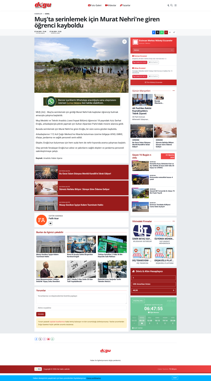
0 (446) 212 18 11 (140, 76)
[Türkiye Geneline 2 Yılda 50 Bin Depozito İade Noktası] (112, 244)
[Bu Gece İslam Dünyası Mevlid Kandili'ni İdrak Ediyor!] (141, 131)
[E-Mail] (50, 223)
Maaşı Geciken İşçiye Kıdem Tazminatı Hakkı (47, 255)
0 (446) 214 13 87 (140, 62)
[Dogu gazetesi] (43, 5)
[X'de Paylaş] (157, 32)
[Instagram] (44, 339)
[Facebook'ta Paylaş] (153, 32)
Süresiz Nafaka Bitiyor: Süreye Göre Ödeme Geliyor (165, 144)
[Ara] (171, 5)
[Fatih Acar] (41, 220)
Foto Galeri (95, 5)
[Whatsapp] (52, 339)
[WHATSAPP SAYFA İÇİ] (81, 101)
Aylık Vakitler (138, 328)
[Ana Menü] (176, 5)
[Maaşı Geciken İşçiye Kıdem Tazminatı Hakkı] (50, 244)
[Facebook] (36, 339)
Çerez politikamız (93, 378)
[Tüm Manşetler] (174, 91)
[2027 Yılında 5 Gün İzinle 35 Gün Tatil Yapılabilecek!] (81, 269)
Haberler (38, 14)
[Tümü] (174, 221)
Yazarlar (126, 5)
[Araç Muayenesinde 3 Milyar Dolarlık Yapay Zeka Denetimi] (50, 269)
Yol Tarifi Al (154, 62)
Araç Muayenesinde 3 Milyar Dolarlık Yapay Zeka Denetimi (48, 280)
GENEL (47, 14)
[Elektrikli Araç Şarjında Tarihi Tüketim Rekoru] (112, 269)
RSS (39, 369)
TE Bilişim (173, 369)
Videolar (112, 5)
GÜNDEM (135, 140)
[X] (40, 339)
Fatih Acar (54, 218)
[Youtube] (48, 339)
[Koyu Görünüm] (168, 5)
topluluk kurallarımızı (57, 322)
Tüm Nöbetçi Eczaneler (154, 82)
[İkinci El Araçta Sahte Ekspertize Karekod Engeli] (81, 244)
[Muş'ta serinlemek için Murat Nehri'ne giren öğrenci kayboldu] (81, 65)
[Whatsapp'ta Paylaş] (162, 32)
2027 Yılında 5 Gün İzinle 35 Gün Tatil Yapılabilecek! (80, 280)
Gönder (41, 314)
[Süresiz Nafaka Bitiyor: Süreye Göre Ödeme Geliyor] (165, 131)
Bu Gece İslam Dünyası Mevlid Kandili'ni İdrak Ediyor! (141, 144)
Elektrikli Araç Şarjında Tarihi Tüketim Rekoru (109, 280)
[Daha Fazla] (166, 32)
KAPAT (175, 378)
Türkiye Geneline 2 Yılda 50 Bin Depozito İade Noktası (110, 255)
